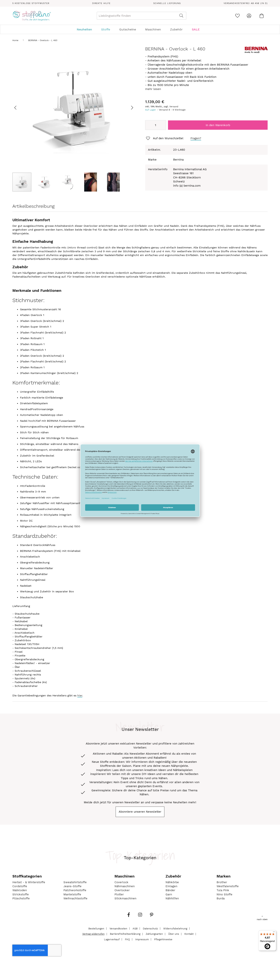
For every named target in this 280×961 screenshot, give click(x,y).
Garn (169, 894)
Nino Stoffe (224, 894)
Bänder (170, 890)
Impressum (142, 939)
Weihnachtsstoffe (75, 898)
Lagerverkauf (112, 939)
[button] (20, 107)
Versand (173, 106)
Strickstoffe (20, 894)
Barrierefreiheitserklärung (125, 933)
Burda (221, 898)
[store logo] (31, 15)
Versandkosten (118, 928)
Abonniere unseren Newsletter (140, 811)
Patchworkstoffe (74, 890)
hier (79, 695)
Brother (222, 882)
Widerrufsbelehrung (175, 928)
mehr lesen (153, 89)
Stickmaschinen (125, 898)
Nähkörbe (172, 882)
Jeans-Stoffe (72, 886)
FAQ (127, 939)
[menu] (140, 29)
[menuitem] (86, 29)
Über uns (173, 933)
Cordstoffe (19, 886)
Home (15, 40)
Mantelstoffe (72, 894)
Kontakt (189, 933)
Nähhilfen (172, 898)
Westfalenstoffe (228, 886)
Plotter (119, 894)
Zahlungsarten (154, 933)
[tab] (140, 29)
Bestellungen (96, 928)
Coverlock (121, 882)
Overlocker (122, 890)
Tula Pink (223, 890)
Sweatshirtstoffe (75, 882)
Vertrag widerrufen (93, 933)
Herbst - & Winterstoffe (28, 882)
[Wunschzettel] (237, 15)
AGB (135, 928)
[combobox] (141, 16)
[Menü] (274, 932)
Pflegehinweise (163, 939)
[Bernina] (256, 52)
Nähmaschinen (124, 886)
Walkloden (19, 890)
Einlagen (171, 886)
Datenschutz (150, 928)
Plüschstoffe (21, 898)
